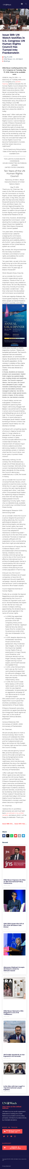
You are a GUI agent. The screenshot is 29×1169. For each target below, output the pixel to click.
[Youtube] (11, 1136)
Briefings (7, 61)
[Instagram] (15, 1136)
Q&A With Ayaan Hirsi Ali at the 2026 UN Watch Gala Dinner (14, 925)
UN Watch (19, 59)
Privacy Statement (6, 1166)
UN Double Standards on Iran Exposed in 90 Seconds (14, 1055)
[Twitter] (4, 1136)
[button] (21, 3)
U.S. (14, 59)
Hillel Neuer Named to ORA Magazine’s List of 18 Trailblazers (13, 1012)
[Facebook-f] (7, 1136)
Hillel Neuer (8, 59)
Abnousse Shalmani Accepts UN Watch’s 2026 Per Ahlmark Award (14, 969)
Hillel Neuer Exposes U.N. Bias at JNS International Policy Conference (14, 881)
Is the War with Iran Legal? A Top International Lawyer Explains (14, 1087)
